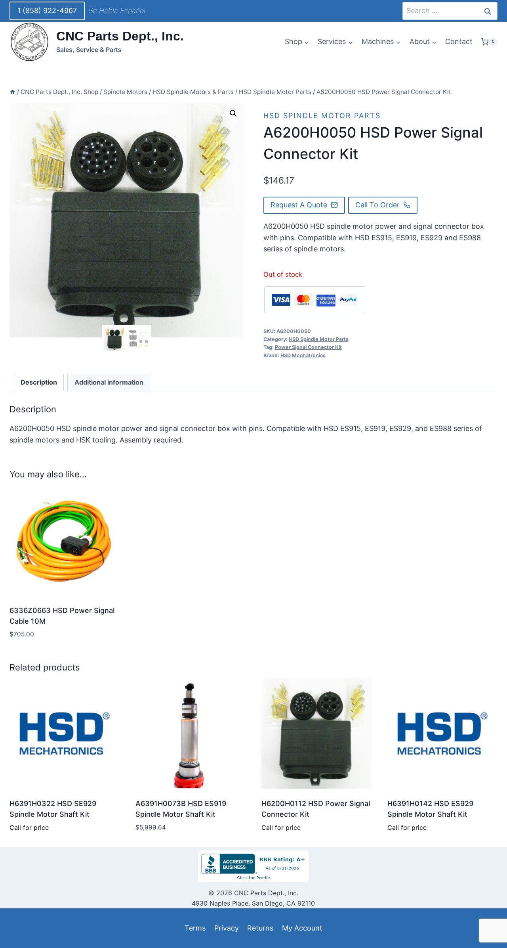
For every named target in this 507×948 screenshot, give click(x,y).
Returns (260, 928)
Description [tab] (39, 382)
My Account (302, 928)
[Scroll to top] (20, 923)
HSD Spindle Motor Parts (322, 115)
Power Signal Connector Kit (308, 347)
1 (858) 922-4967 (47, 10)
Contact (459, 41)
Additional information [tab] (108, 382)
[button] (233, 113)
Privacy (226, 928)
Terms (195, 928)
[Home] (12, 92)
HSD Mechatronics (303, 355)
